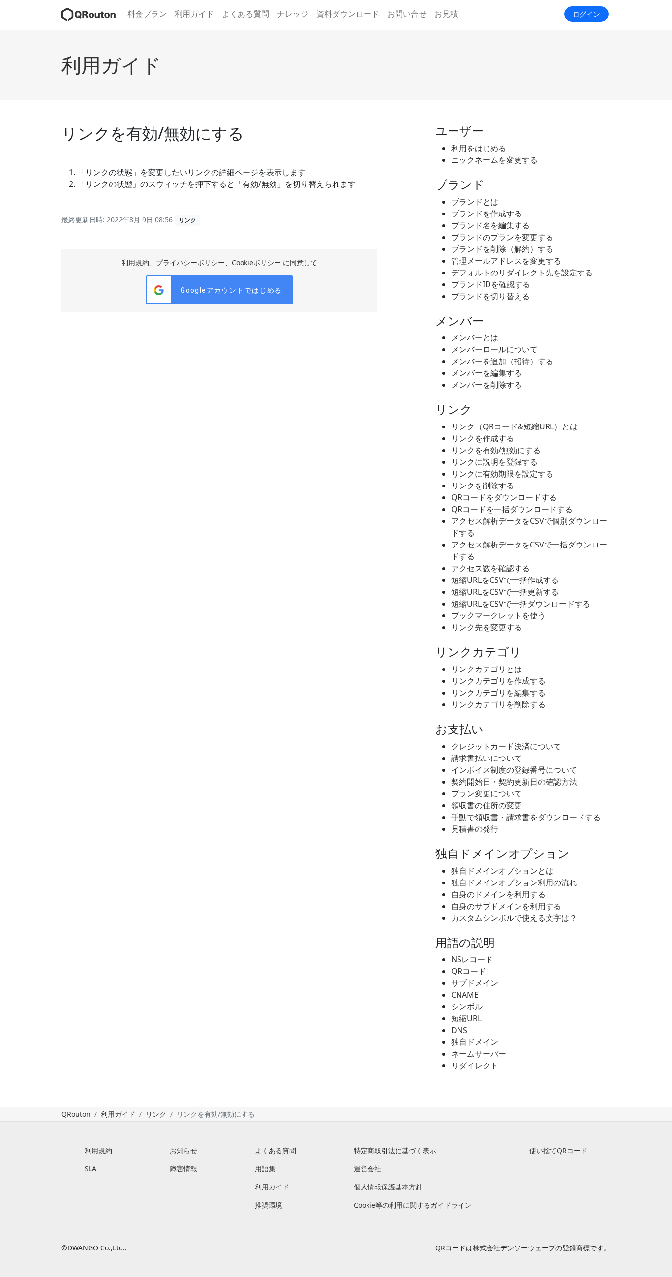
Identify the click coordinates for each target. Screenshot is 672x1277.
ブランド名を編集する (490, 225)
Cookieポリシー (256, 262)
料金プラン (147, 13)
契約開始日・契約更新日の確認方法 (514, 781)
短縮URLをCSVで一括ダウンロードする (520, 603)
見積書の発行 (474, 828)
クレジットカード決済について (506, 746)
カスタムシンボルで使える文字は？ (514, 917)
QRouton (76, 1114)
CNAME (465, 994)
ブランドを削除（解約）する (502, 248)
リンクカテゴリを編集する (498, 692)
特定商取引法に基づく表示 (395, 1150)
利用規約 (135, 262)
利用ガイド (194, 13)
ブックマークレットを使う (498, 615)
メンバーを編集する (486, 372)
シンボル (467, 1006)
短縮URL (466, 1018)
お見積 (446, 13)
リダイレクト (474, 1065)
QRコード (468, 971)
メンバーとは (474, 337)
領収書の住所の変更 (486, 805)
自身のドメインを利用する (498, 894)
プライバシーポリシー (190, 262)
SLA (90, 1168)
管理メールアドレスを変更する (506, 260)
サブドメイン (474, 982)
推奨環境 (268, 1205)
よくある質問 (245, 13)
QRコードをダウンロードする (504, 497)
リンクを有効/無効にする (496, 450)
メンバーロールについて (494, 349)
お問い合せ (407, 13)
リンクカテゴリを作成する (498, 680)
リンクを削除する (482, 485)
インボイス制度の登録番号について (514, 769)
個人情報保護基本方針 (388, 1186)
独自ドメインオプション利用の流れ (514, 882)
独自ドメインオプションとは (502, 870)
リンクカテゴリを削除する (498, 704)
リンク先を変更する (486, 627)
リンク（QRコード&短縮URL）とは (514, 426)
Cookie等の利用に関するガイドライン (413, 1205)
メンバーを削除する (486, 384)
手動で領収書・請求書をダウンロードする (526, 817)
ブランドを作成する (486, 213)
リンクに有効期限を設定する (502, 473)
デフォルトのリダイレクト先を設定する (522, 272)
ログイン (586, 14)
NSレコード (472, 959)
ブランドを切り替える (490, 296)
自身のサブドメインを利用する (506, 906)
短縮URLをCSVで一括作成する (505, 580)
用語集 (265, 1168)
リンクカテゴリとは (486, 669)
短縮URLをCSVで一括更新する (505, 591)
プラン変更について (486, 793)
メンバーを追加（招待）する (502, 361)
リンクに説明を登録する (494, 461)
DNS (459, 1030)
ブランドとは (474, 201)
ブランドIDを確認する (490, 284)
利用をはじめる (478, 148)
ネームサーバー (478, 1053)
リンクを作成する (482, 438)
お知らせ (183, 1150)
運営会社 (367, 1168)
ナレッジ (292, 13)
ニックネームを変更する (494, 159)
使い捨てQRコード (558, 1150)
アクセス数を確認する (490, 568)
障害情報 (183, 1168)
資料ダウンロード (347, 13)
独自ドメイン (474, 1041)
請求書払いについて (486, 758)
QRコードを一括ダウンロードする (512, 509)
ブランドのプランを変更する (502, 237)
